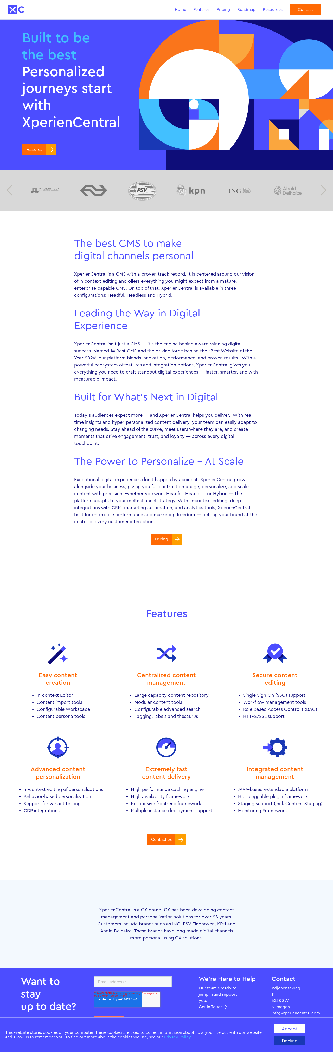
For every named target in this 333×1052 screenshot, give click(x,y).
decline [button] (289, 1040)
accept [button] (289, 1028)
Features (201, 10)
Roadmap (246, 10)
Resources (273, 10)
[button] (9, 190)
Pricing (223, 10)
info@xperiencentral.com (288, 1013)
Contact (305, 10)
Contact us (161, 839)
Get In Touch (211, 1007)
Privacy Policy (177, 1037)
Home (180, 10)
